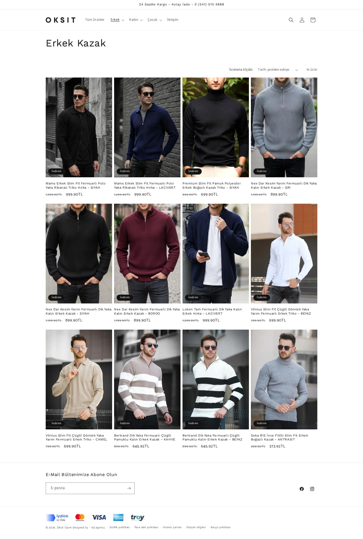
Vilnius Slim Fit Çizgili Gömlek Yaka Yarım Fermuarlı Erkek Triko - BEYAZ (281, 311)
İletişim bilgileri (196, 527)
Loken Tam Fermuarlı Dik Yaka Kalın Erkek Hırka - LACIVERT (212, 311)
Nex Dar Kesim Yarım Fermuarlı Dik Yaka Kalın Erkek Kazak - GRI (284, 185)
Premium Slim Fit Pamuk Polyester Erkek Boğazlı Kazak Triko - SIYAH (211, 185)
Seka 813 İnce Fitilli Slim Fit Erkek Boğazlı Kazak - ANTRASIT (279, 437)
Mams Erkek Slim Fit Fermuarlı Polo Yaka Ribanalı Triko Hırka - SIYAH (75, 185)
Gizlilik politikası (120, 527)
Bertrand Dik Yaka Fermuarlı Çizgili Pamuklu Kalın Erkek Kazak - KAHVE (144, 437)
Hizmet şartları (172, 527)
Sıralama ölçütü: (241, 70)
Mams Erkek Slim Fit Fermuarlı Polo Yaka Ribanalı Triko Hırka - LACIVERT (145, 185)
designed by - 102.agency (89, 527)
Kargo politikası (221, 527)
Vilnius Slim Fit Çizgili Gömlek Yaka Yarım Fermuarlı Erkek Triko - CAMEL (76, 437)
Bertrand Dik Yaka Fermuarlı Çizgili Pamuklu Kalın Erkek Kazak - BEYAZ (212, 437)
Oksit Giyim (64, 527)
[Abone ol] (128, 488)
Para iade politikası (147, 527)
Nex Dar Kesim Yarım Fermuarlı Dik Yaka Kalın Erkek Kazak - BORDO (147, 311)
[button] (117, 20)
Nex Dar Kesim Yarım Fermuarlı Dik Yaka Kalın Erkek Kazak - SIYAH (79, 311)
